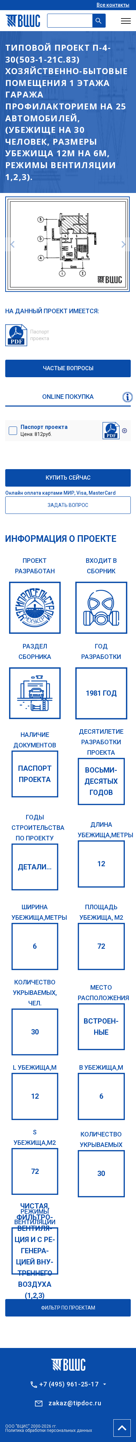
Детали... (35, 867)
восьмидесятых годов (101, 781)
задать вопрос (68, 505)
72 (101, 946)
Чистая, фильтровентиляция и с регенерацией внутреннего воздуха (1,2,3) (35, 1251)
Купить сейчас (68, 477)
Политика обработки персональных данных (48, 1430)
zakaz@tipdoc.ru (74, 1403)
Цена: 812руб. (44, 430)
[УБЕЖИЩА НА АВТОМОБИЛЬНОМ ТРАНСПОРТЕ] (35, 693)
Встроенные (101, 1026)
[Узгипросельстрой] (35, 608)
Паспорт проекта (35, 774)
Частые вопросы (68, 368)
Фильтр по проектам (68, 1308)
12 (101, 864)
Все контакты (113, 5)
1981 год (101, 693)
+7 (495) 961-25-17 (69, 1384)
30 (35, 1032)
